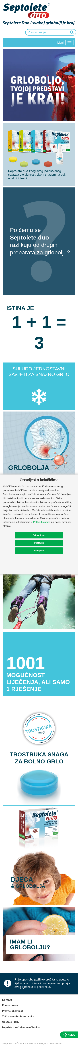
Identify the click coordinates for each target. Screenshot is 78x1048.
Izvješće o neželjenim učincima (21, 1027)
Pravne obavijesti (13, 1010)
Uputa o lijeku (10, 1021)
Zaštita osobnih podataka (18, 1016)
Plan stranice (10, 1005)
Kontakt (7, 999)
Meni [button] (60, 42)
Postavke (39, 543)
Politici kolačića (41, 521)
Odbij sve (39, 550)
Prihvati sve (39, 535)
